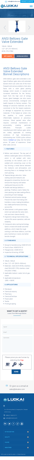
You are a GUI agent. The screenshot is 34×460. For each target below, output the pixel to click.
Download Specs (22, 56)
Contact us (12, 140)
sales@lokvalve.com (14, 1)
